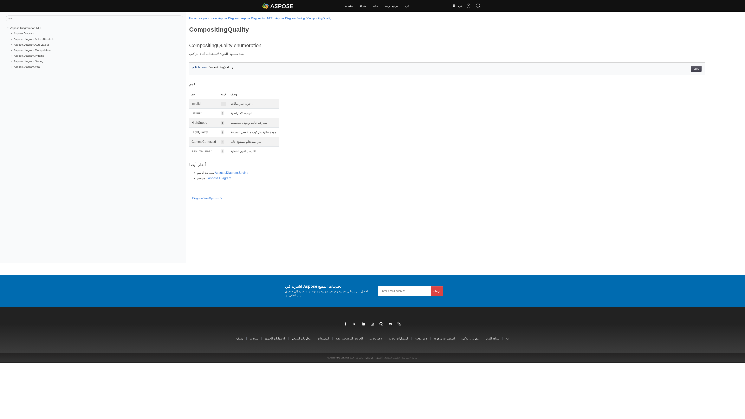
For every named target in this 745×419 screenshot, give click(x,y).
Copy (696, 69)
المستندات (323, 338)
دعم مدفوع (421, 338)
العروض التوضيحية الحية (349, 338)
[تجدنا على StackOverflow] (372, 324)
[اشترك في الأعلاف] (399, 324)
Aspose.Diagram (24, 33)
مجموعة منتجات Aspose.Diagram (219, 18)
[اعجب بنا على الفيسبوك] (345, 324)
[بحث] (478, 6)
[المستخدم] (468, 6)
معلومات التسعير (301, 338)
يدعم (375, 5)
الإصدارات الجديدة (275, 338)
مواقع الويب (391, 5)
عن (407, 5)
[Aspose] (278, 6)
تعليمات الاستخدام (392, 358)
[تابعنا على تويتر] (354, 324)
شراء (363, 5)
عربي (459, 5)
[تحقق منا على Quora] (381, 324)
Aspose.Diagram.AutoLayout (31, 44)
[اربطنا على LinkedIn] (363, 324)
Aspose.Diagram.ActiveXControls (34, 39)
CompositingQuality (319, 18)
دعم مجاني (375, 338)
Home (193, 18)
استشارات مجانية (398, 338)
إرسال (436, 291)
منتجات (349, 5)
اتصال (379, 358)
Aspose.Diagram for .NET (26, 27)
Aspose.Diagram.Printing (29, 55)
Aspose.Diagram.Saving (28, 61)
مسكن (239, 338)
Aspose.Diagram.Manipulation (32, 50)
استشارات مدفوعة (444, 338)
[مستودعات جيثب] (390, 324)
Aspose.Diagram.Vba (27, 66)
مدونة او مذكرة (470, 338)
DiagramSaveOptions (205, 198)
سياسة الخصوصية (410, 358)
